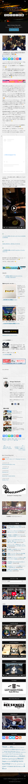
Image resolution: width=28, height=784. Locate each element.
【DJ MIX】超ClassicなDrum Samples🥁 (17, 418)
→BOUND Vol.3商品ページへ (9, 299)
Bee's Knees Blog (14, 8)
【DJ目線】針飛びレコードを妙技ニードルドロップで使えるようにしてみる (16, 526)
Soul (4, 764)
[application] (14, 208)
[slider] (13, 227)
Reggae (4, 761)
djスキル (19, 749)
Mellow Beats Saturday (17, 754)
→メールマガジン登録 (6, 354)
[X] (12, 404)
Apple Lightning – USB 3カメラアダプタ (11, 243)
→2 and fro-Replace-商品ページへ (11, 323)
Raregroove (14, 759)
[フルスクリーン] (23, 227)
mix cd (17, 756)
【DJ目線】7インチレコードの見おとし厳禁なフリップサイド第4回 (16, 558)
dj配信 (16, 439)
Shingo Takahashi (14, 56)
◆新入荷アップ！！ (8, 425)
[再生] (4, 227)
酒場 (17, 440)
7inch (4, 747)
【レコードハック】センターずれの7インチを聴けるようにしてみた (16, 531)
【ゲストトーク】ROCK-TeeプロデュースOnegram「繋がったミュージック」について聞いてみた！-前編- (16, 541)
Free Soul (7, 752)
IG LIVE (23, 439)
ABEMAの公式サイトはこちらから (9, 335)
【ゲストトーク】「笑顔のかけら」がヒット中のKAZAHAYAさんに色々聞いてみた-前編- (16, 546)
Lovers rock (8, 754)
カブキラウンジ (20, 764)
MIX (15, 756)
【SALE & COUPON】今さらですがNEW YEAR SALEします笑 (18, 423)
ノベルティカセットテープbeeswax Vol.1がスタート (17, 412)
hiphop (17, 752)
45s (11, 747)
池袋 (14, 766)
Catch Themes (17, 781)
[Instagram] (18, 404)
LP (12, 754)
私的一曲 (21, 766)
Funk (13, 752)
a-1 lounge (21, 747)
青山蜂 (5, 768)
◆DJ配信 (5, 439)
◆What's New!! (8, 414)
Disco (13, 749)
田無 (14, 440)
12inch (8, 747)
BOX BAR (10, 749)
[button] (14, 208)
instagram (4, 440)
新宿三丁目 (6, 766)
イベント (11, 440)
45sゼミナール (16, 747)
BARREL (6, 749)
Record (20, 758)
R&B (7, 759)
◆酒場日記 (10, 439)
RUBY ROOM (9, 761)
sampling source (17, 761)
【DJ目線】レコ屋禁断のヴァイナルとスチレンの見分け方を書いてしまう (16, 535)
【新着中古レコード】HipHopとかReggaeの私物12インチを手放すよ (18, 429)
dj (13, 439)
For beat (19, 439)
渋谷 (17, 766)
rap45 (9, 759)
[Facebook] (15, 404)
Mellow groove (7, 756)
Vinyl (8, 440)
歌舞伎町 (11, 766)
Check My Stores (14, 29)
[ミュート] (21, 227)
